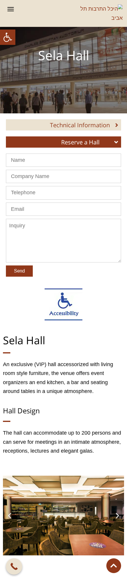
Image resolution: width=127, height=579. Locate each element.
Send (19, 270)
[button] (9, 515)
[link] (7, 37)
